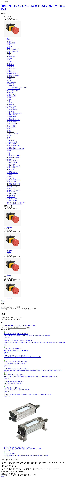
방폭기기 (9, 46)
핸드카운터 (10, 84)
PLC (8, 48)
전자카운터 (10, 65)
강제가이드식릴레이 (13, 123)
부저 (8, 101)
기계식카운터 (11, 70)
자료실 (9, 252)
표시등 (9, 99)
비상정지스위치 (11, 94)
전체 (2, 325)
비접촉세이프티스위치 (13, 166)
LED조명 (9, 58)
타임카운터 (10, 66)
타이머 (9, 154)
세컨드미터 (10, 178)
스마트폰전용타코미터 (13, 190)
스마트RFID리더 (12, 162)
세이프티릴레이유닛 (13, 167)
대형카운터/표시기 (12, 173)
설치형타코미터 (11, 188)
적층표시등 (10, 102)
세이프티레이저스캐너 (13, 120)
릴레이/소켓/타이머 (12, 51)
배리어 (9, 130)
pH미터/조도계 (11, 82)
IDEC (8, 38)
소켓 (8, 152)
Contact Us (10, 275)
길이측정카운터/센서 (13, 75)
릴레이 (9, 150)
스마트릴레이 (11, 140)
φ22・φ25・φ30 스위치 (13, 89)
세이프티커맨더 (11, 126)
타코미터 (9, 78)
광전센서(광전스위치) (13, 155)
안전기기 (9, 44)
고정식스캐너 (11, 164)
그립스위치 (10, 118)
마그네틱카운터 (11, 68)
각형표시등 (10, 104)
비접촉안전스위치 (12, 114)
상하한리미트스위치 (13, 73)
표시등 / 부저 (11, 43)
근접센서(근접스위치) (13, 157)
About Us (9, 298)
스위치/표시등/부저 (12, 133)
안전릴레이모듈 (11, 125)
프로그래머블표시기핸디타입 (15, 149)
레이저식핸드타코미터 (13, 183)
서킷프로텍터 (11, 56)
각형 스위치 (10, 92)
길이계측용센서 (11, 181)
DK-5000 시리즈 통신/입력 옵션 (16, 202)
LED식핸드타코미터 (13, 186)
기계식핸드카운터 (12, 200)
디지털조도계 (11, 197)
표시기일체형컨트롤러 (13, 145)
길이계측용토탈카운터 (13, 179)
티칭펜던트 (10, 128)
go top (2, 476)
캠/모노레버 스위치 (12, 90)
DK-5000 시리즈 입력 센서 (14, 204)
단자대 (9, 53)
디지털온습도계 (11, 193)
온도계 (9, 80)
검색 (18, 307)
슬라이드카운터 (11, 71)
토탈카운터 (10, 169)
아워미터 (9, 174)
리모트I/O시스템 (12, 142)
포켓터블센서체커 (12, 109)
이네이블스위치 (11, 116)
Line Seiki (10, 39)
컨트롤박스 (10, 97)
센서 (8, 59)
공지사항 (9, 250)
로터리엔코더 (11, 77)
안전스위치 (10, 111)
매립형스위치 (11, 85)
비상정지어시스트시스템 (14, 113)
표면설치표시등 (11, 106)
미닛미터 (9, 176)
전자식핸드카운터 (12, 198)
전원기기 (9, 54)
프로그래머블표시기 (13, 49)
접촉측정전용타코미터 (13, 185)
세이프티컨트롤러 (12, 121)
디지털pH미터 (11, 195)
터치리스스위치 (11, 96)
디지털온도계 (11, 191)
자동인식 (9, 61)
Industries (9, 227)
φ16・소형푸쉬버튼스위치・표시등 (17, 87)
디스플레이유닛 (11, 108)
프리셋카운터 (11, 171)
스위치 (9, 41)
